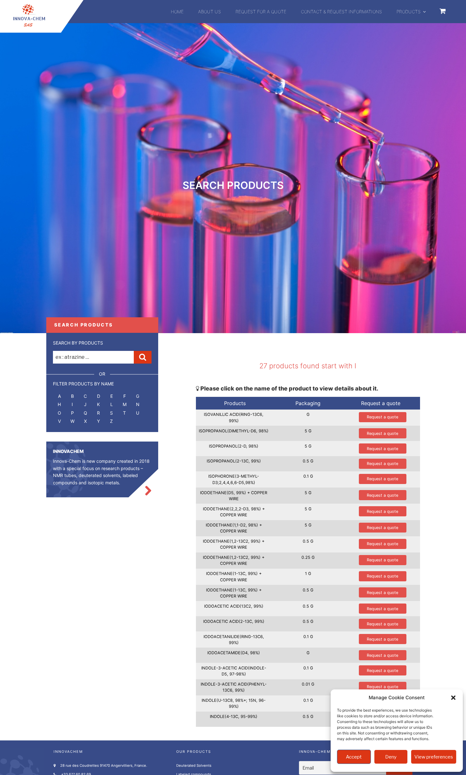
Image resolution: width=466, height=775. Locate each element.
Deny (391, 757)
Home (177, 11)
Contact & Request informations (341, 11)
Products (409, 11)
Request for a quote (261, 11)
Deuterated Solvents (193, 765)
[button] (453, 697)
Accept (354, 757)
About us (209, 11)
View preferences (433, 757)
